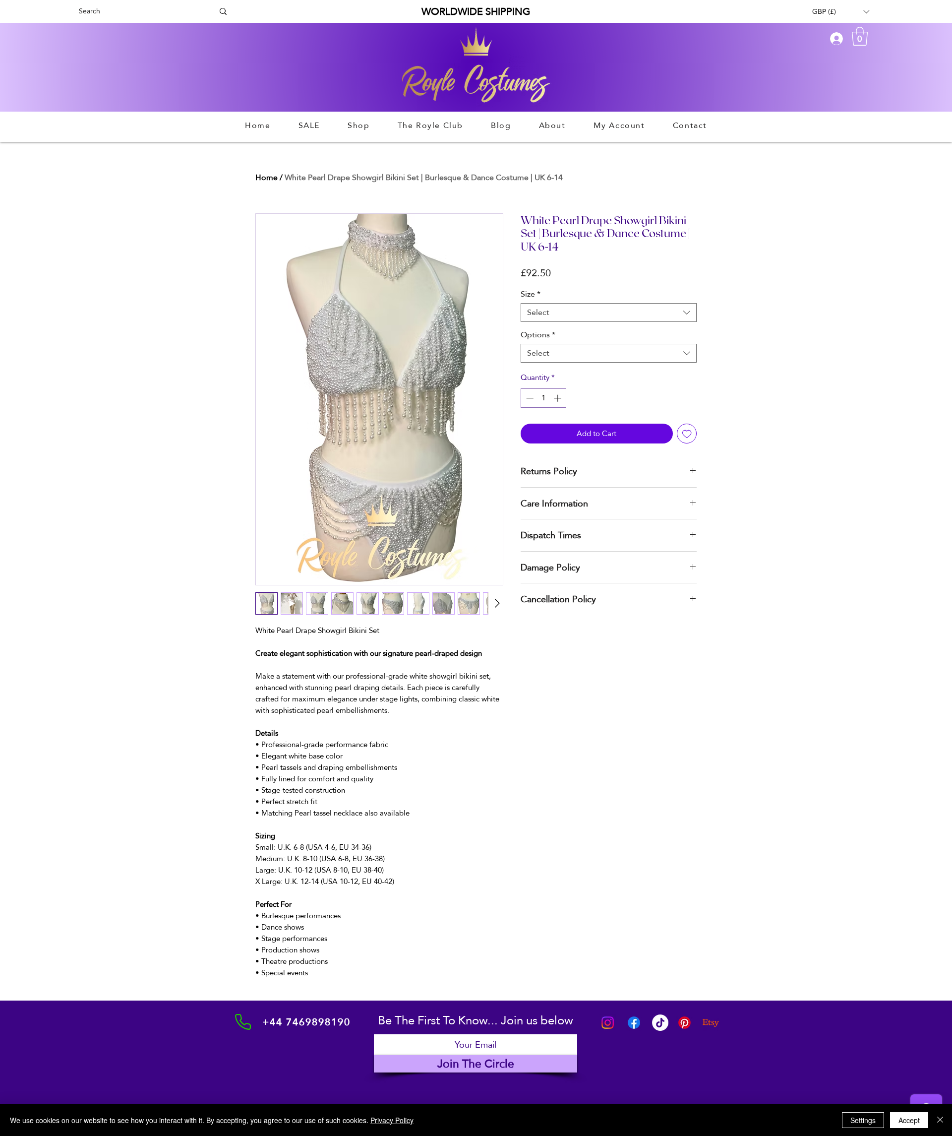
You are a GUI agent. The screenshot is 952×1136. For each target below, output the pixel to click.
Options (538, 335)
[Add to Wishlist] (687, 434)
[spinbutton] (544, 398)
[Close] (940, 1120)
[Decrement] (529, 398)
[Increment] (558, 398)
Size (530, 294)
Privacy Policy (392, 1120)
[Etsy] (711, 1022)
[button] (841, 11)
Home (266, 177)
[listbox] (841, 11)
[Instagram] (607, 1022)
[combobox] (609, 312)
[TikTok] (660, 1022)
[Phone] (243, 1022)
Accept (909, 1120)
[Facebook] (634, 1022)
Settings (863, 1120)
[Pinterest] (684, 1022)
